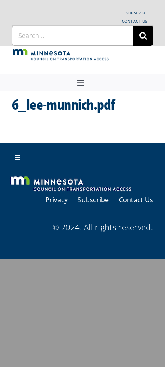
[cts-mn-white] (70, 177)
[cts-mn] (61, 52)
